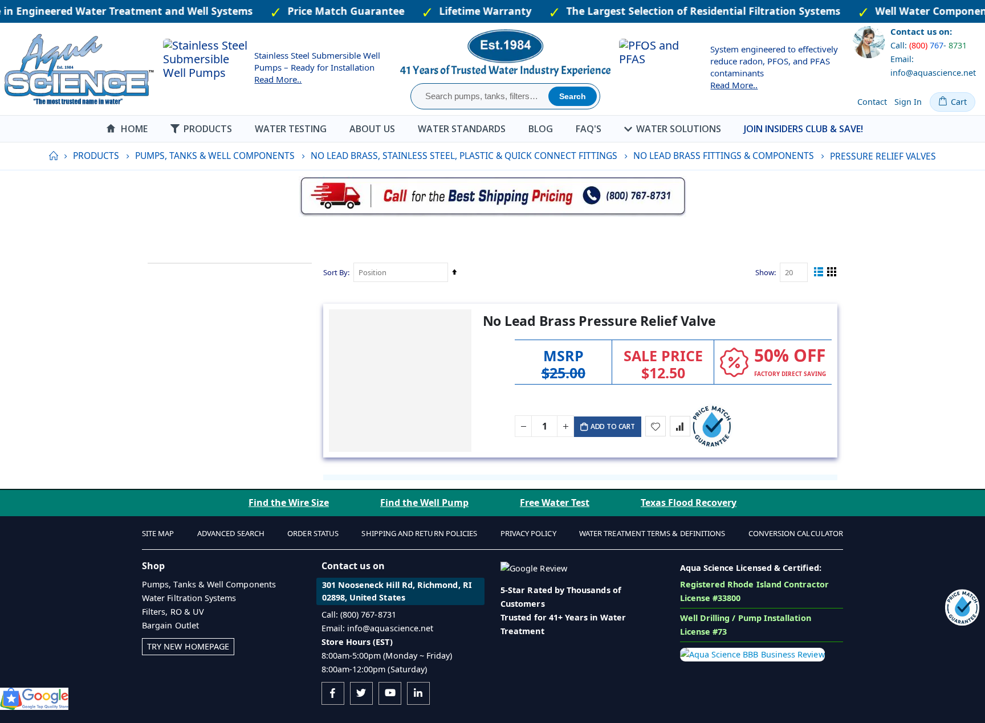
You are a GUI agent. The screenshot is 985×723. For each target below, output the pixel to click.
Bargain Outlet (170, 625)
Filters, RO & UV (173, 611)
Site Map (158, 533)
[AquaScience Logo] (78, 69)
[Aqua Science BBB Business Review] (752, 653)
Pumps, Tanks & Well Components (215, 156)
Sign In (908, 101)
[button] (655, 426)
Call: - (928, 45)
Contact (872, 101)
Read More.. (278, 79)
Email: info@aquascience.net (933, 66)
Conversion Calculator (795, 533)
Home (53, 156)
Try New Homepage (188, 646)
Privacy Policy (528, 533)
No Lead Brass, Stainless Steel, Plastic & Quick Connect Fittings (464, 156)
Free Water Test (554, 502)
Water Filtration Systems (189, 598)
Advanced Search (230, 533)
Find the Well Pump (424, 502)
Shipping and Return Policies (419, 533)
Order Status (313, 533)
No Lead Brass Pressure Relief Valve (599, 321)
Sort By (335, 272)
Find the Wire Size (289, 502)
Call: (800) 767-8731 (358, 614)
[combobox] (481, 96)
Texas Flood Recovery (688, 502)
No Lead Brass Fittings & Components (723, 156)
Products (96, 156)
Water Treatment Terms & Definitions (652, 533)
